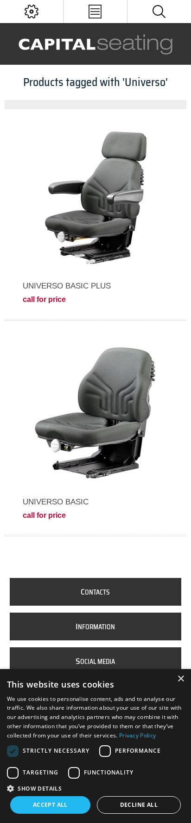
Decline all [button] (139, 805)
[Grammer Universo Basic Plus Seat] (95, 195)
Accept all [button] (50, 805)
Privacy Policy (137, 735)
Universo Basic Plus (67, 286)
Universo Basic (56, 501)
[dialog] (95, 746)
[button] (95, 788)
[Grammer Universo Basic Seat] (95, 411)
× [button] (180, 679)
